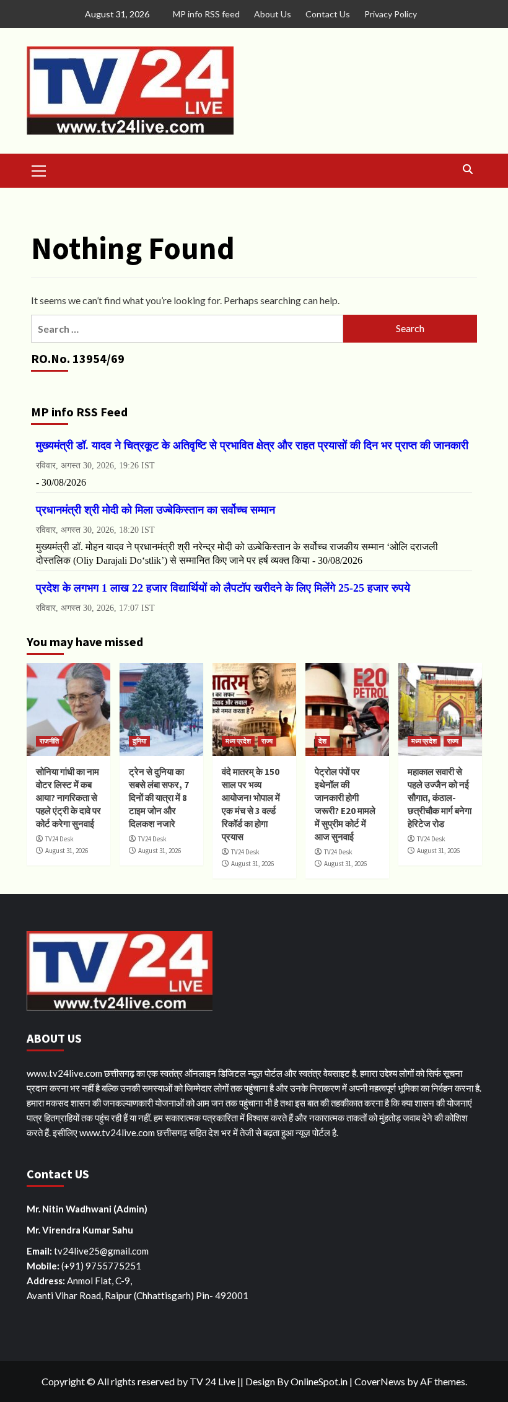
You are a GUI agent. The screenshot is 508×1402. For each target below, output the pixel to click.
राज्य (267, 741)
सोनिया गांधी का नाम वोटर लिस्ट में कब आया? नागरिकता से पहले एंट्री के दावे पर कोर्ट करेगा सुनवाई (68, 798)
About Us (272, 14)
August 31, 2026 (66, 850)
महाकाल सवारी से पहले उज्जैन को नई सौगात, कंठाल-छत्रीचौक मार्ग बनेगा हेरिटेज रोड (439, 798)
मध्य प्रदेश (238, 741)
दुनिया (139, 741)
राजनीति (49, 741)
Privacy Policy (390, 14)
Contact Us (327, 14)
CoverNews (379, 1381)
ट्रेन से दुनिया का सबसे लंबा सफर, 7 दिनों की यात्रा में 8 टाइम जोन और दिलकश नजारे (159, 798)
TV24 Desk (59, 839)
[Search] (468, 169)
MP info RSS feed (206, 14)
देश (322, 741)
